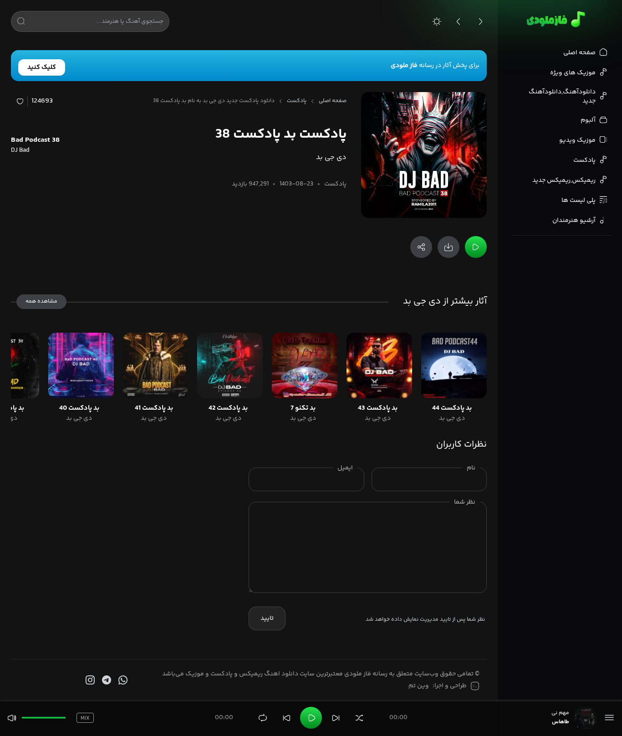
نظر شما (464, 502)
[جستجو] (21, 22)
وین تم (418, 686)
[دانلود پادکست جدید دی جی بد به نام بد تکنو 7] (304, 365)
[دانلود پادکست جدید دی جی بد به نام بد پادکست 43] (379, 365)
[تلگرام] (105, 680)
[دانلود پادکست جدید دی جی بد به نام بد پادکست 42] (230, 365)
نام (471, 468)
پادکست (296, 101)
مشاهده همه (41, 301)
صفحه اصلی (333, 101)
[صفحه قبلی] (458, 21)
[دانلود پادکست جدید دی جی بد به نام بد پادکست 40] (81, 365)
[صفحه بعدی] (480, 21)
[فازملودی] (554, 19)
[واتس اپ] (122, 680)
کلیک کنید (41, 67)
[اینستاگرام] (89, 680)
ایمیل (345, 468)
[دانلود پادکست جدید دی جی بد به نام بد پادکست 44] (454, 365)
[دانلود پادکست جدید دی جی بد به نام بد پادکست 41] (156, 365)
